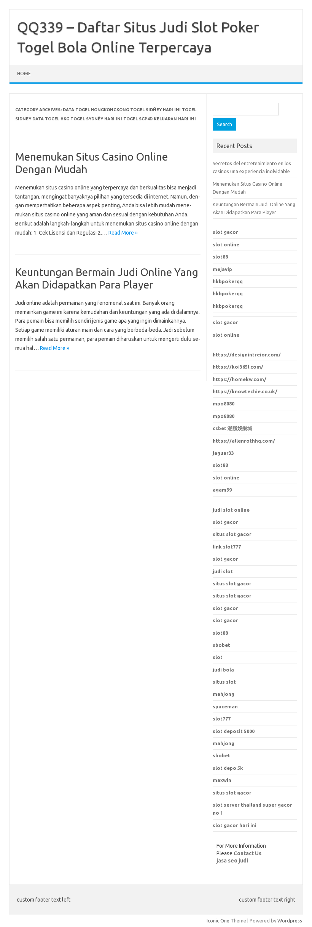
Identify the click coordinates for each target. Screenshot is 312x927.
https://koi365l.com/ (238, 366)
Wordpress (289, 920)
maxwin (222, 780)
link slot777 (227, 546)
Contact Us (247, 853)
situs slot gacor (232, 534)
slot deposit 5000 (234, 731)
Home (24, 73)
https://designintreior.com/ (247, 354)
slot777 (222, 718)
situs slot (224, 681)
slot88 (220, 256)
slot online (226, 244)
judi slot (223, 571)
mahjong (223, 694)
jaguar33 (223, 453)
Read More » (123, 233)
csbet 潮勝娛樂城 (232, 428)
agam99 (222, 489)
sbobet (221, 755)
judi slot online (231, 509)
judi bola (223, 669)
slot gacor (225, 232)
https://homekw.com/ (239, 379)
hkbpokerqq (228, 281)
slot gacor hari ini (234, 825)
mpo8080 (223, 403)
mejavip (222, 269)
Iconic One (218, 920)
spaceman (225, 706)
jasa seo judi (232, 861)
